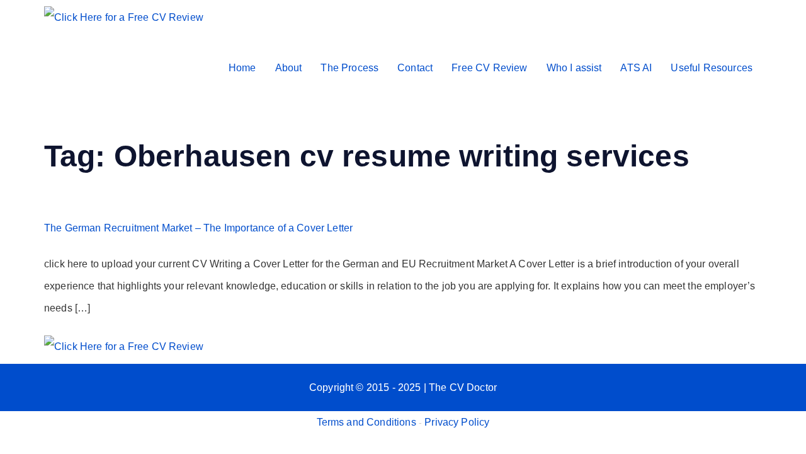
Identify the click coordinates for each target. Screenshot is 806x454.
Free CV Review (489, 67)
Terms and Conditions (366, 422)
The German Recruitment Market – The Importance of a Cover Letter (198, 228)
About (288, 67)
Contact (415, 67)
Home (242, 67)
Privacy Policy (456, 422)
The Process (349, 67)
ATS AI (636, 67)
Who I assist (574, 67)
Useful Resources (711, 67)
